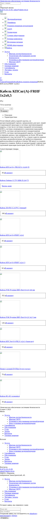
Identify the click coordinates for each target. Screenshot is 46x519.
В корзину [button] (9, 173)
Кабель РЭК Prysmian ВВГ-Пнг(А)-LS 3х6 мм (17, 290)
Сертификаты (9, 68)
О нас (6, 72)
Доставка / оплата (11, 70)
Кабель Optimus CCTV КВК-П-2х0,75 (14, 180)
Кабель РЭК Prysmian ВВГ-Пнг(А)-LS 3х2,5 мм (18, 317)
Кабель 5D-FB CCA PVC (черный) (13, 208)
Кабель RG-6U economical (10, 396)
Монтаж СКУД (14, 62)
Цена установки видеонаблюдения (22, 423)
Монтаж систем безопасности (20, 54)
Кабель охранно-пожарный (27, 82)
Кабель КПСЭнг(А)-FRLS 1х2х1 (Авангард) (17, 341)
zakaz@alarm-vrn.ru (20, 10)
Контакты (8, 74)
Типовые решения (11, 66)
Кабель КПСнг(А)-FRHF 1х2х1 (12, 235)
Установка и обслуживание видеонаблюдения (26, 60)
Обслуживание (10, 64)
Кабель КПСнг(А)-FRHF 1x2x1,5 (12, 262)
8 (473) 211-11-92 (6, 10)
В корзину (4, 111)
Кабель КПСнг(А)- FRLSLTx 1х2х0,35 (14, 167)
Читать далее (7, 186)
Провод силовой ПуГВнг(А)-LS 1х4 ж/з (15, 369)
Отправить (4, 518)
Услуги (7, 52)
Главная (3, 82)
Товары (9, 82)
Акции (7, 431)
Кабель (14, 82)
